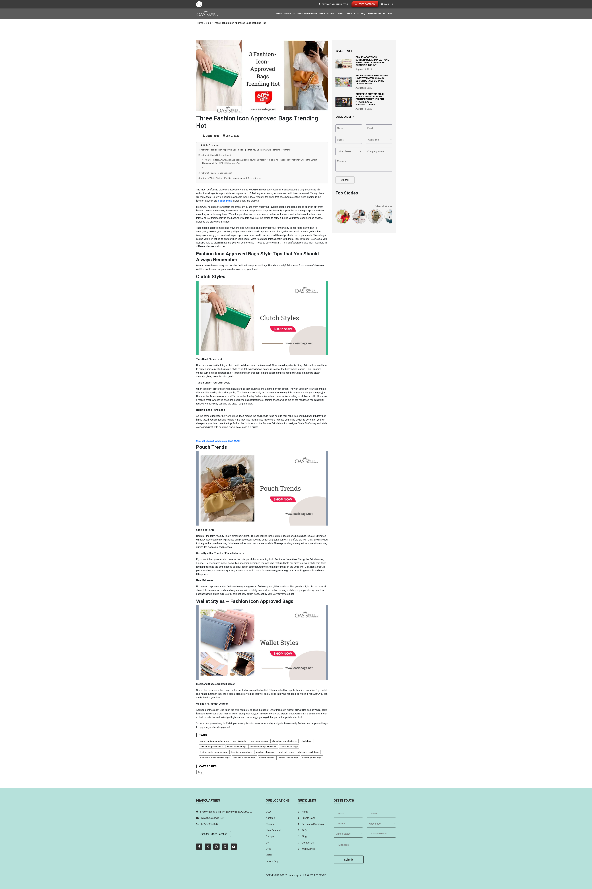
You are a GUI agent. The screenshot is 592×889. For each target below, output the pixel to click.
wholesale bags (286, 752)
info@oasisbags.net (212, 818)
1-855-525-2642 (209, 824)
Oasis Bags (293, 875)
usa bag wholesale (265, 752)
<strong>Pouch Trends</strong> (216, 173)
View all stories (384, 206)
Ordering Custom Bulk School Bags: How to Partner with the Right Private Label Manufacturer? (370, 99)
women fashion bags (288, 757)
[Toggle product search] (199, 4)
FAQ (363, 13)
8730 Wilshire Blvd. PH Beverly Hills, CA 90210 (225, 812)
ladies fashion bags (236, 746)
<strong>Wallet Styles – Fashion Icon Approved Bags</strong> (231, 178)
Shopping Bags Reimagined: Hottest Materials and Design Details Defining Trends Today (372, 79)
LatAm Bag (272, 861)
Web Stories (308, 849)
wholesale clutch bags (308, 752)
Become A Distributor (313, 824)
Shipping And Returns (380, 13)
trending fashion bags (241, 752)
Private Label (327, 13)
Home (279, 13)
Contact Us (352, 13)
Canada (270, 824)
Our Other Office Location (213, 834)
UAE (268, 849)
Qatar (269, 855)
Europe (270, 836)
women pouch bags (311, 757)
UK (267, 842)
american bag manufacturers (214, 741)
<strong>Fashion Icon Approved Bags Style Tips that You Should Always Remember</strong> (246, 150)
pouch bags (225, 200)
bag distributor (240, 741)
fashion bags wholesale (211, 746)
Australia (270, 818)
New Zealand (273, 830)
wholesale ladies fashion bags (215, 757)
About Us (289, 13)
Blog (340, 13)
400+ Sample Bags (307, 13)
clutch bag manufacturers (284, 741)
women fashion (266, 757)
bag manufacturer (259, 741)
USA (268, 812)
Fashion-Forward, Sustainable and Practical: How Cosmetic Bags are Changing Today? (373, 61)
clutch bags (306, 741)
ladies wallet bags (289, 746)
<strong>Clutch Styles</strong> (216, 155)
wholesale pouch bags (244, 757)
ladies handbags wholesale (263, 746)
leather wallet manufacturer (213, 752)
